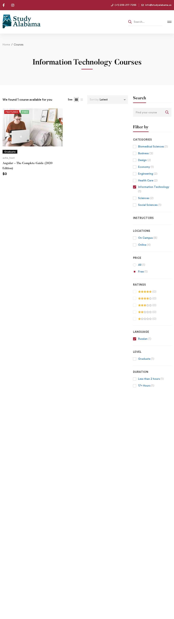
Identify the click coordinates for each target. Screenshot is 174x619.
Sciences (145, 198)
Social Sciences (149, 205)
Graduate (146, 358)
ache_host (9, 157)
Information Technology (153, 189)
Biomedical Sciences (153, 146)
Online (144, 244)
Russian (144, 338)
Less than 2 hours (151, 378)
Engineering (147, 173)
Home (6, 44)
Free (142, 271)
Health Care (148, 180)
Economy (146, 166)
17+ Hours (146, 385)
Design (144, 160)
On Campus (147, 237)
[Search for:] (145, 21)
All (141, 264)
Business (145, 153)
